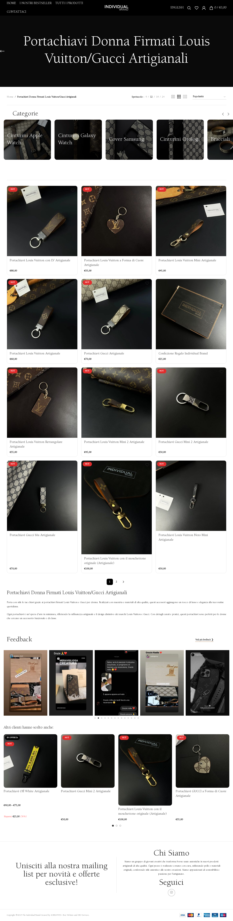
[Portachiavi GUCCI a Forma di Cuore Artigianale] (202, 761)
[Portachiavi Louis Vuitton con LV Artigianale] (42, 221)
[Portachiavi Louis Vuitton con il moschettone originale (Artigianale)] (116, 507)
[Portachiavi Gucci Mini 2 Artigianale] (191, 402)
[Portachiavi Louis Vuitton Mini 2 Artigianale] (116, 402)
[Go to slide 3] (120, 826)
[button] (223, 114)
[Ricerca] (189, 8)
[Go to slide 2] (117, 826)
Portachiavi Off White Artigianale (26, 791)
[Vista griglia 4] (185, 96)
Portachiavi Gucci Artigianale (104, 353)
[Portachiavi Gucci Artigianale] (116, 314)
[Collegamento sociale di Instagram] (171, 892)
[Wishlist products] (196, 8)
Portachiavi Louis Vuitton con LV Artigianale (40, 260)
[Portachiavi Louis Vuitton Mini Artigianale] (191, 221)
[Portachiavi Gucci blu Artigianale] (42, 496)
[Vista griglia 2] (173, 96)
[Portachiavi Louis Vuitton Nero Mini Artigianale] (191, 496)
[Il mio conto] (204, 8)
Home (10, 97)
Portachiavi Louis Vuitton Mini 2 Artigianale (114, 442)
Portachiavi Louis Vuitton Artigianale (35, 353)
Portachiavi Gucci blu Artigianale (32, 535)
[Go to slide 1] (113, 826)
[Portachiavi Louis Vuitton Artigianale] (42, 314)
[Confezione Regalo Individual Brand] (191, 314)
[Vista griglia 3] (179, 96)
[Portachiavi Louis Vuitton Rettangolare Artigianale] (42, 402)
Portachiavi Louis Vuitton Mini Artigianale (187, 260)
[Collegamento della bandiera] (27, 140)
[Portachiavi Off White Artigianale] (30, 761)
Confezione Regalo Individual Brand (183, 353)
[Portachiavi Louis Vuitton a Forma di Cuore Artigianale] (116, 221)
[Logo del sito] (116, 7)
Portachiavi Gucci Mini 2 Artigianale (183, 442)
